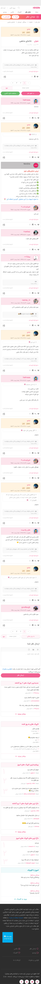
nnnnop (36, 826)
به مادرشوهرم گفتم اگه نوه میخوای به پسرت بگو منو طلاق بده (24, 779)
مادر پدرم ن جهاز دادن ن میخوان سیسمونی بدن (25, 746)
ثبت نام (3, 8)
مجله (36, 12)
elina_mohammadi (29, 794)
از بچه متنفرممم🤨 (33, 738)
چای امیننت (34, 731)
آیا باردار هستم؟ (34, 893)
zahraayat (36, 819)
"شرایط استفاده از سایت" (15, 918)
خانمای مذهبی (25, 41)
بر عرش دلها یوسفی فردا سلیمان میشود (27, 815)
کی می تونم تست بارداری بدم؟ (30, 885)
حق (36, 740)
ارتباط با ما (16, 960)
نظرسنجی (7, 17)
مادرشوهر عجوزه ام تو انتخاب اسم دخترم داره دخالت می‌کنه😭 (25, 790)
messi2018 (32, 846)
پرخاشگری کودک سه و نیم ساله (30, 877)
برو (7, 88)
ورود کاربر (12, 8)
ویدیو (5, 12)
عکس (12, 12)
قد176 (36, 843)
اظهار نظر (30, 93)
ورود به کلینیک (21, 899)
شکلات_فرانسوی (31, 783)
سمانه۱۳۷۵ (36, 693)
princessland (35, 701)
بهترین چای (35, 729)
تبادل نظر (28, 12)
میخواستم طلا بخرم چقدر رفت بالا (29, 705)
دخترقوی (33, 773)
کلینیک (19, 12)
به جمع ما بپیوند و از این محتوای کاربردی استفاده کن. (22, 199)
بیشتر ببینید (21, 714)
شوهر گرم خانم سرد (32, 770)
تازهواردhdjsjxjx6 (30, 863)
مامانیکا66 (36, 709)
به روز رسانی (30, 636)
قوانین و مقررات (33, 960)
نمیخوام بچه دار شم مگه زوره (29, 860)
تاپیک (16, 17)
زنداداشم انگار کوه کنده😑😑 (30, 823)
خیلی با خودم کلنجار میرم (31, 697)
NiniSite (27, 164)
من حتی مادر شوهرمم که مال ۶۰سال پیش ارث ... (24, 749)
